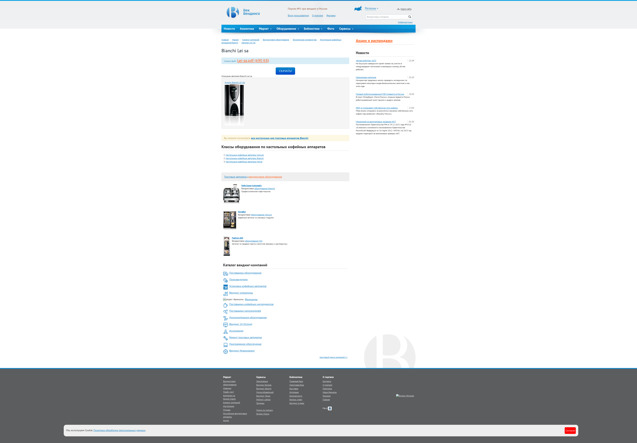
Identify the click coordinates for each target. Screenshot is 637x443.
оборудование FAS (253, 240)
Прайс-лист (228, 391)
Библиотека (312, 29)
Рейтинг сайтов (263, 399)
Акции (226, 420)
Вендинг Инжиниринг (242, 350)
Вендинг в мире (296, 403)
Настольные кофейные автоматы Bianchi (245, 158)
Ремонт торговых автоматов (245, 337)
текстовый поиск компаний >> (333, 357)
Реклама (330, 15)
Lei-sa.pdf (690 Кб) (253, 60)
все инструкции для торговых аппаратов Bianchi (279, 138)
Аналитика (247, 29)
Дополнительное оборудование (248, 317)
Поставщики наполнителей (245, 310)
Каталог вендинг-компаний (245, 265)
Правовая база (296, 381)
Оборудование (287, 29)
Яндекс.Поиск (262, 413)
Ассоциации (236, 330)
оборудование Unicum (261, 214)
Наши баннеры (330, 392)
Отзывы (226, 409)
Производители (238, 279)
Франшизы (251, 299)
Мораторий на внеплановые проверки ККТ (376, 121)
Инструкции (228, 406)
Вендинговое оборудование (276, 39)
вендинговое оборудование (265, 176)
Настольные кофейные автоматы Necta (244, 161)
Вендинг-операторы (241, 292)
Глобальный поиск (405, 22)
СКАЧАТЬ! (285, 71)
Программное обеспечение (245, 344)
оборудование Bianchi (264, 188)
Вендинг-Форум (263, 388)
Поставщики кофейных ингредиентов (251, 304)
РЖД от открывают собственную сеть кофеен (377, 107)
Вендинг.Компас (264, 384)
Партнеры (327, 388)
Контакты (327, 381)
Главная (225, 39)
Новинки (227, 388)
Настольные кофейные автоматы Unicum (245, 154)
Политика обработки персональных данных (119, 430)
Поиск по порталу (264, 410)
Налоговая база (296, 384)
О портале (317, 15)
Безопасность (295, 395)
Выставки (293, 388)
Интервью (294, 392)
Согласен (570, 430)
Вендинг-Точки (263, 395)
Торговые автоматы (235, 176)
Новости (229, 29)
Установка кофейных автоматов (247, 286)
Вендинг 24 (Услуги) (240, 324)
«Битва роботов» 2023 (366, 60)
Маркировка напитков (366, 77)
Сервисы (345, 29)
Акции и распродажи (374, 40)
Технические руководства (305, 39)
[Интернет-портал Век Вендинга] (254, 12)
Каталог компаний (250, 39)
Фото (330, 29)
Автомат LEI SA (248, 42)
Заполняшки (262, 381)
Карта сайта (406, 8)
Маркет (264, 29)
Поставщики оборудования (245, 272)
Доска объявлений (265, 392)
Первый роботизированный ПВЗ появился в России (380, 94)
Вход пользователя (298, 15)
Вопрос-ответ (295, 399)
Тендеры (260, 403)
